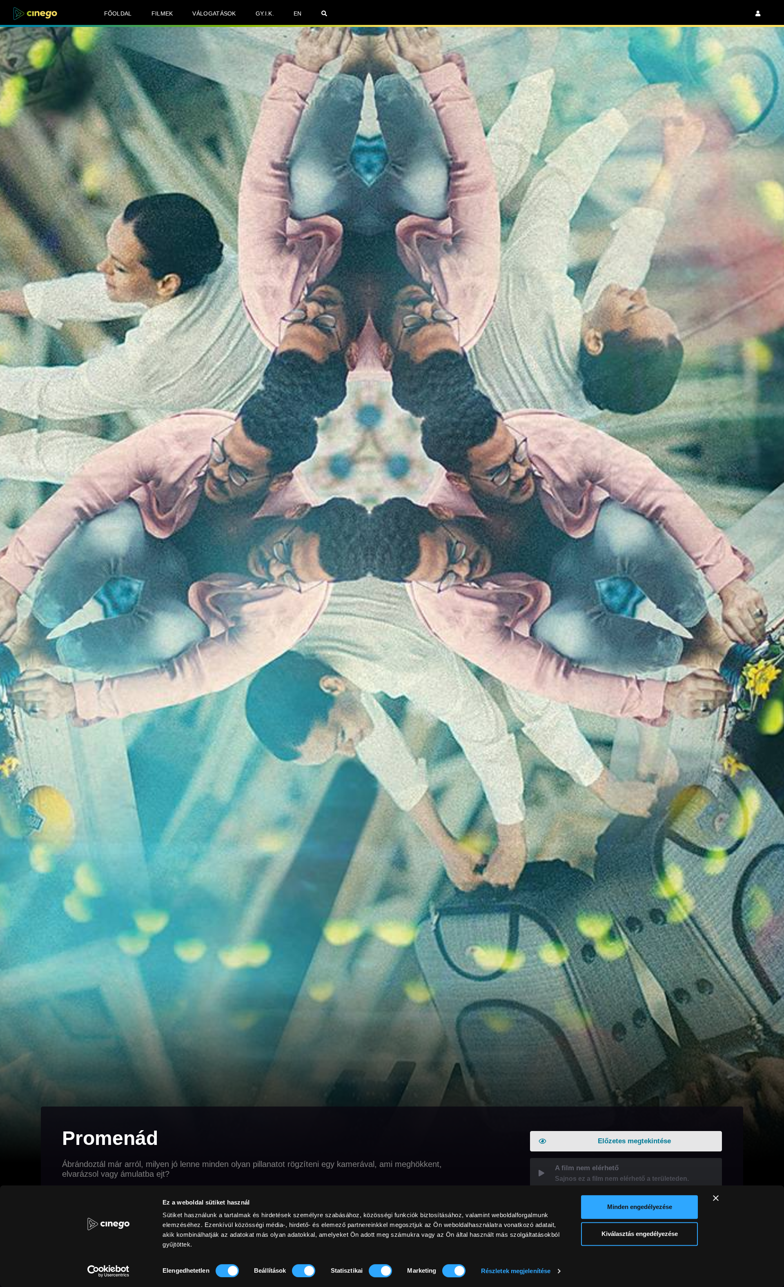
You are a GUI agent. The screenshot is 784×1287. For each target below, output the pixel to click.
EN (298, 13)
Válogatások (214, 13)
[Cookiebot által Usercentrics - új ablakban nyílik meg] (108, 1271)
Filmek (162, 13)
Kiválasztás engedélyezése (639, 1233)
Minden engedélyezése (639, 1206)
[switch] (303, 1270)
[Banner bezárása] (716, 1198)
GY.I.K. (265, 13)
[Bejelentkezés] (758, 13)
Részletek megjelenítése (515, 1270)
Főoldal (118, 13)
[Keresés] (324, 13)
